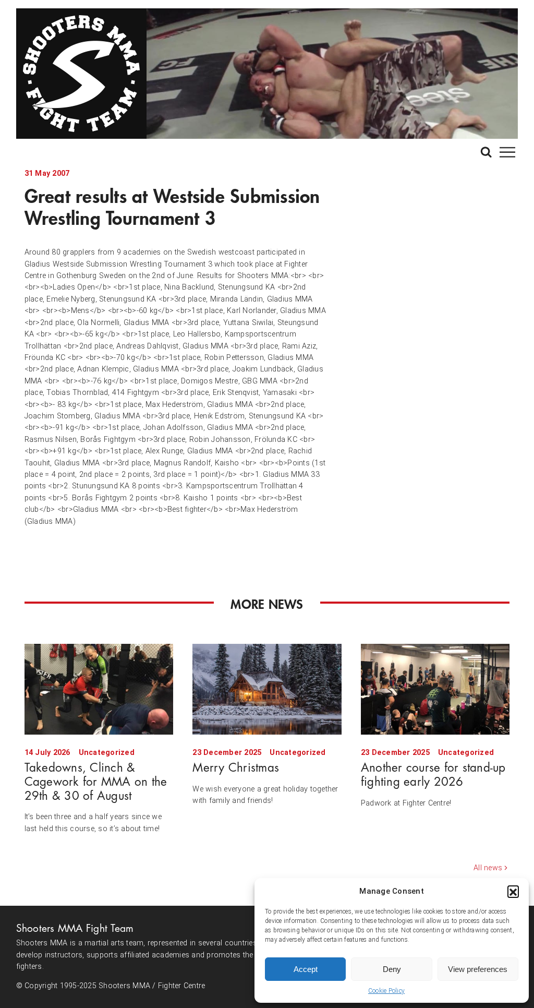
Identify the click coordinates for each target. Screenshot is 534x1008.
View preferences (477, 969)
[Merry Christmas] (266, 689)
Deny (392, 969)
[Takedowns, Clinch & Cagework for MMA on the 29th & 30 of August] (99, 689)
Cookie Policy (386, 990)
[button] (513, 891)
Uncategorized (107, 752)
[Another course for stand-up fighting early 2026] (435, 689)
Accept (306, 969)
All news (488, 867)
